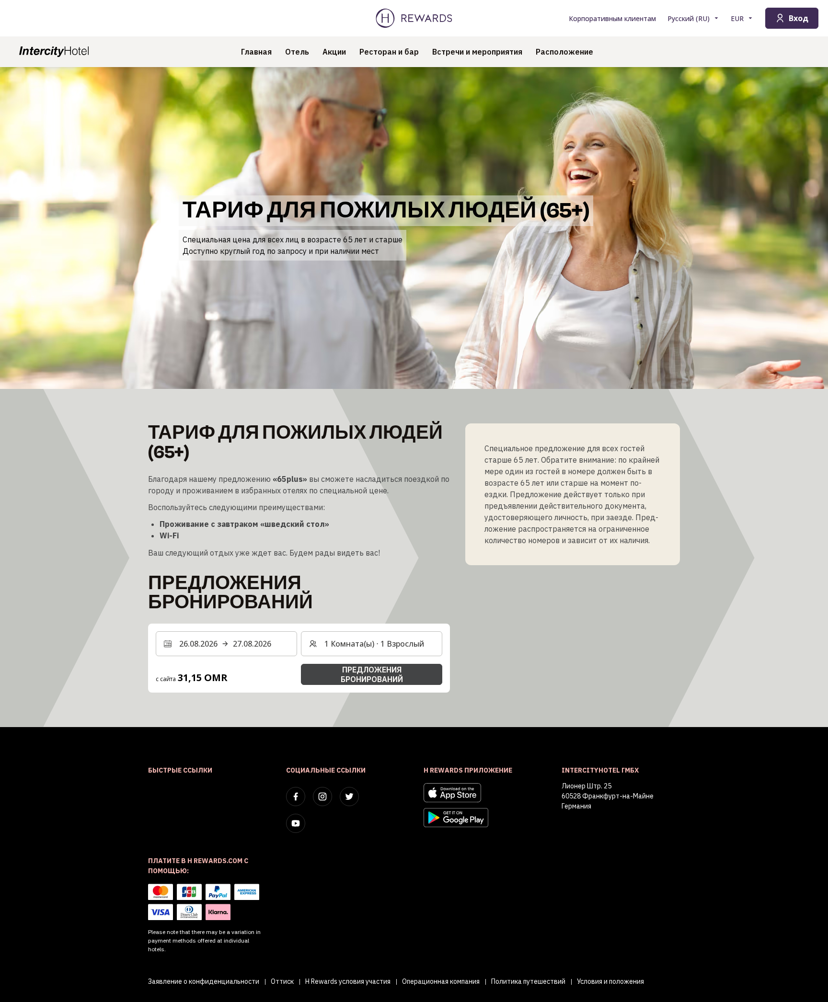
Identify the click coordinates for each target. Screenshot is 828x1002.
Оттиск (282, 981)
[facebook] (295, 796)
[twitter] (349, 796)
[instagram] (322, 796)
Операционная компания (441, 981)
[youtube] (295, 823)
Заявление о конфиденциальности (203, 981)
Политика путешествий (528, 981)
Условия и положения (610, 981)
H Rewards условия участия (348, 981)
